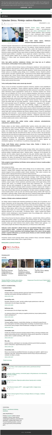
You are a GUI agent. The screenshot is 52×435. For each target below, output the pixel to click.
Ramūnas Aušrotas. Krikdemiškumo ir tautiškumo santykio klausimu (7, 273)
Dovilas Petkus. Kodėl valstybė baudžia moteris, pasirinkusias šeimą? (24, 366)
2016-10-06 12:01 (9, 327)
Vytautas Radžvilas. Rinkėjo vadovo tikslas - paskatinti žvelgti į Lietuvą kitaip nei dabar (12, 281)
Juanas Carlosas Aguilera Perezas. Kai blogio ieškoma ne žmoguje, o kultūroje (26, 393)
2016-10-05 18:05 (9, 305)
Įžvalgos (15, 23)
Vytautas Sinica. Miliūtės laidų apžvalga (42, 271)
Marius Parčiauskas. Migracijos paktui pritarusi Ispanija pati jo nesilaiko (24, 380)
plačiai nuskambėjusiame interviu (42, 31)
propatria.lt (9, 415)
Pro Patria (29, 432)
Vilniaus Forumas (21, 23)
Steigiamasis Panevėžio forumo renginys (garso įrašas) (38, 281)
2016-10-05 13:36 (9, 296)
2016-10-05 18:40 (9, 317)
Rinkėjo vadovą (35, 27)
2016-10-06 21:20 (9, 346)
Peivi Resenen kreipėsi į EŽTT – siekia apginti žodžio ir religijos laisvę (24, 387)
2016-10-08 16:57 (9, 357)
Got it (30, 7)
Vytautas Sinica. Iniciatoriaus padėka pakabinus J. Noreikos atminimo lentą (24, 273)
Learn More (24, 7)
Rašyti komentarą (7, 360)
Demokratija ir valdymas (9, 23)
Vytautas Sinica (27, 23)
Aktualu (5, 16)
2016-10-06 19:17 (9, 337)
